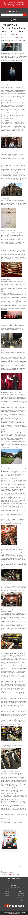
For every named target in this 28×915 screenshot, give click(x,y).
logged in (9, 874)
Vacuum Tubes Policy (21, 897)
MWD (19, 913)
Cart (7, 897)
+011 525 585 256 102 (15, 887)
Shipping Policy (21, 899)
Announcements (9, 866)
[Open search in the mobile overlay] (14, 14)
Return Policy (21, 895)
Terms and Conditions (21, 900)
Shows (22, 866)
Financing (7, 899)
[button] (14, 4)
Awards (14, 866)
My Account (7, 893)
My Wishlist (7, 895)
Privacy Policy (21, 893)
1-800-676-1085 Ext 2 (15, 881)
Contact (7, 900)
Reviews (18, 866)
